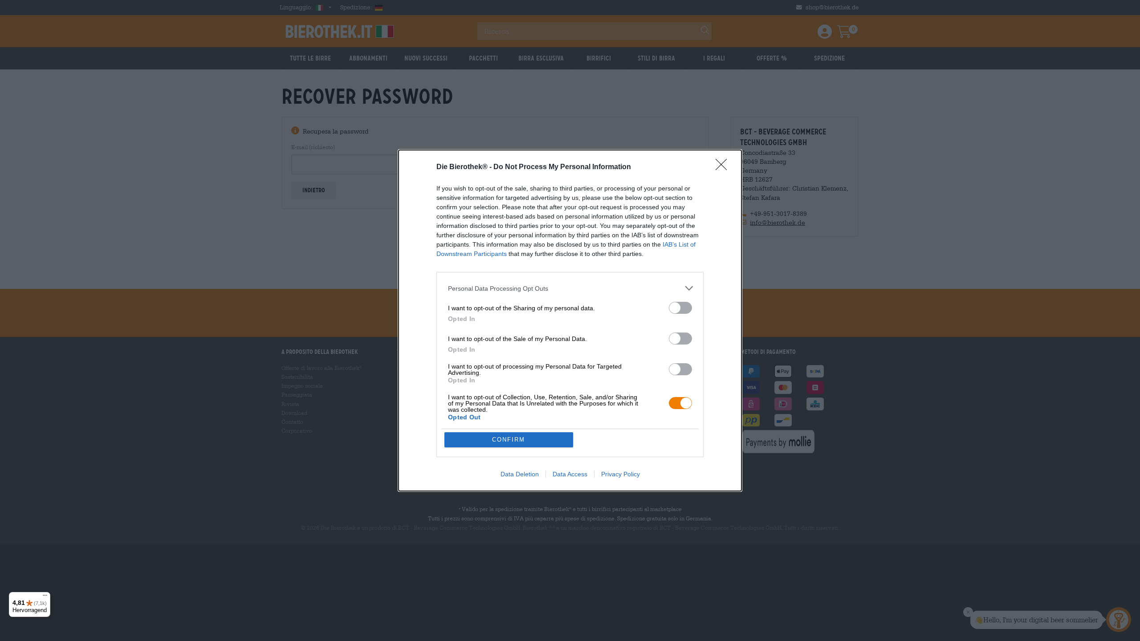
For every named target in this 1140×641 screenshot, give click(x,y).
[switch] (680, 308)
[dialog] (570, 320)
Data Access (570, 474)
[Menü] (45, 597)
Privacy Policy (620, 474)
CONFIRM (508, 439)
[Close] (724, 167)
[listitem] (570, 288)
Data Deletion (520, 474)
